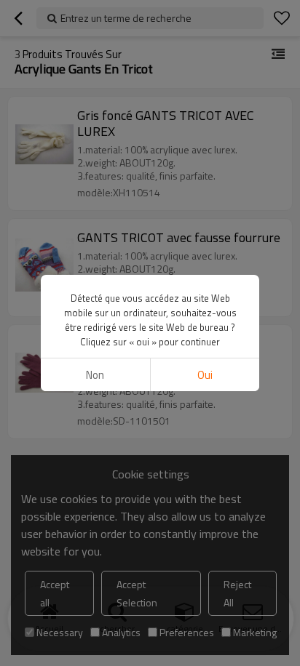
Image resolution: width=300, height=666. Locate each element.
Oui (205, 374)
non (95, 374)
